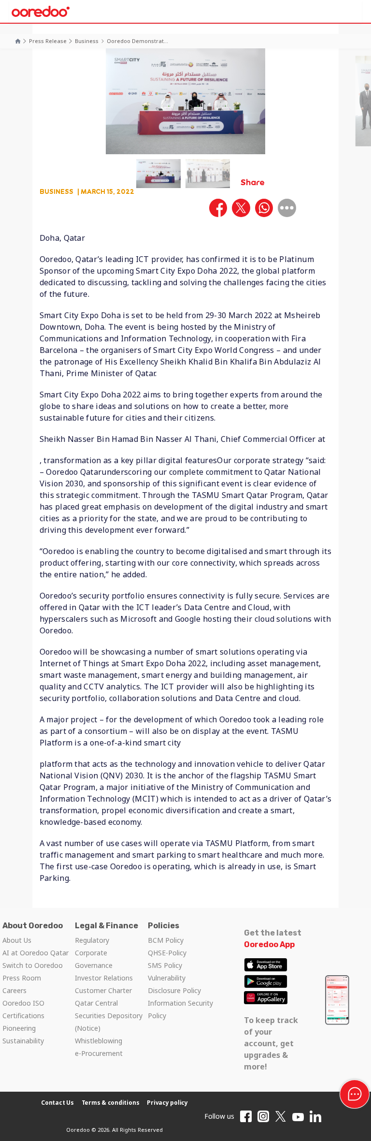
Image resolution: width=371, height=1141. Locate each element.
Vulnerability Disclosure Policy (174, 984)
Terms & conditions (111, 1102)
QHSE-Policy (167, 952)
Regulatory (92, 940)
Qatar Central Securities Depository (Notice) (109, 1015)
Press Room (21, 977)
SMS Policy (165, 965)
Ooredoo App (269, 944)
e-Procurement (99, 1053)
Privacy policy (167, 1102)
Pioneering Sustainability (23, 1034)
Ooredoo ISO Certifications (23, 1009)
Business (87, 40)
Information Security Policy (180, 1009)
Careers (14, 990)
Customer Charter (103, 990)
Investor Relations (104, 977)
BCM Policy (166, 940)
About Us (16, 940)
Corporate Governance (94, 959)
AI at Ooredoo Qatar (35, 952)
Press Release (48, 40)
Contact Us (57, 1102)
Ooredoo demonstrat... (137, 40)
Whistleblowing (98, 1040)
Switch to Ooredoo (32, 965)
